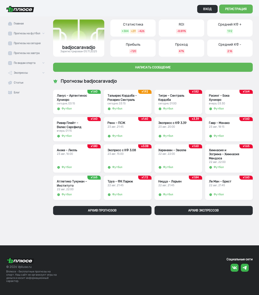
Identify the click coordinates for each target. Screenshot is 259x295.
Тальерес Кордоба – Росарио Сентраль (122, 97)
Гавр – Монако (219, 123)
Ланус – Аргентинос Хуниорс (72, 97)
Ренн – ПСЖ (116, 123)
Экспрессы (21, 73)
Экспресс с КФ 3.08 (122, 150)
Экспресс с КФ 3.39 (172, 123)
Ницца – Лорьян (170, 181)
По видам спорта (24, 63)
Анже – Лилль (67, 150)
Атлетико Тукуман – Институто (72, 183)
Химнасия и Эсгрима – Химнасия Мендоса (224, 154)
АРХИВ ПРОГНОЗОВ (102, 210)
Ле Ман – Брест (220, 181)
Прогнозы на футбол (27, 33)
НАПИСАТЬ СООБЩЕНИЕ (153, 67)
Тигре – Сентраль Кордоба (171, 97)
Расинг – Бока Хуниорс (219, 97)
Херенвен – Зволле (172, 150)
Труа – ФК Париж (120, 181)
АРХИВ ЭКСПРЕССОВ (203, 210)
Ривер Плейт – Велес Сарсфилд (69, 125)
